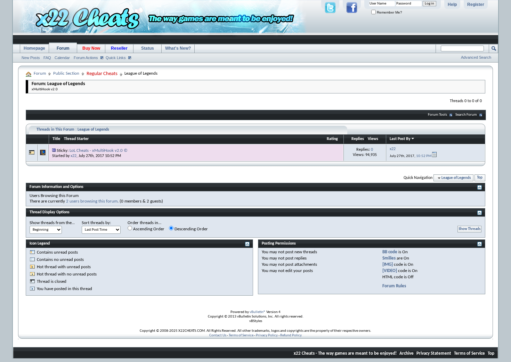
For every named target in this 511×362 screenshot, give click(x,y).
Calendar (62, 58)
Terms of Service (241, 335)
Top (479, 178)
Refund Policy (291, 335)
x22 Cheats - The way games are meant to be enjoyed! (345, 353)
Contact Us (217, 335)
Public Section (66, 73)
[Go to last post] (434, 156)
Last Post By (400, 139)
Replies (357, 139)
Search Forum (466, 115)
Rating (332, 139)
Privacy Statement (433, 353)
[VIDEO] (389, 271)
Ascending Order (148, 229)
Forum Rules (394, 286)
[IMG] (387, 264)
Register (475, 4)
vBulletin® (258, 312)
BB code (389, 252)
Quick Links (116, 58)
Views (373, 139)
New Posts (31, 58)
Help (452, 4)
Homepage (34, 48)
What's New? (178, 48)
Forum (63, 48)
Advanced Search (476, 57)
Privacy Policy (267, 335)
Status (147, 48)
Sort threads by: (96, 223)
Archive (406, 353)
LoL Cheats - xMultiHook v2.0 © (99, 150)
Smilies (389, 258)
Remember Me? (389, 12)
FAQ (47, 58)
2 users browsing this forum (91, 201)
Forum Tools (437, 115)
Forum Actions (86, 58)
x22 (73, 156)
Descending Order (190, 229)
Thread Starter (76, 139)
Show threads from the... (52, 223)
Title (56, 139)
